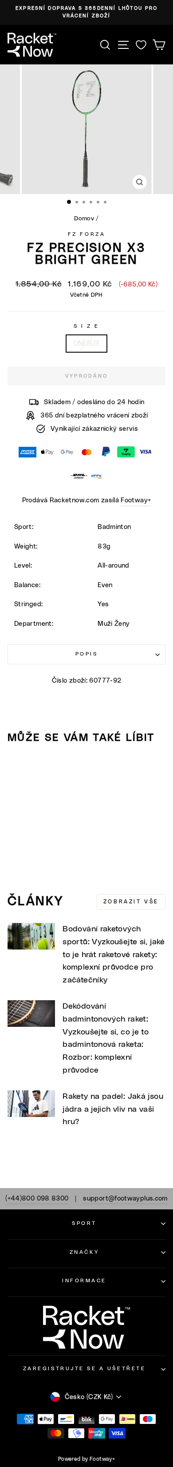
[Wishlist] (141, 44)
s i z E (86, 326)
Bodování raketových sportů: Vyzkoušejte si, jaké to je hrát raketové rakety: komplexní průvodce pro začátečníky (114, 954)
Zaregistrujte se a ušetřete (84, 1368)
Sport (84, 1223)
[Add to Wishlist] (18, 767)
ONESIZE (86, 343)
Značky (84, 1252)
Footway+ (136, 500)
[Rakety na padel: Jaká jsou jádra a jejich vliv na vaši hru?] (31, 1103)
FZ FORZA (86, 234)
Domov (84, 218)
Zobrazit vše (131, 901)
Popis (86, 654)
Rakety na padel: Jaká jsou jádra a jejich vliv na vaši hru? (113, 1109)
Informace (84, 1280)
